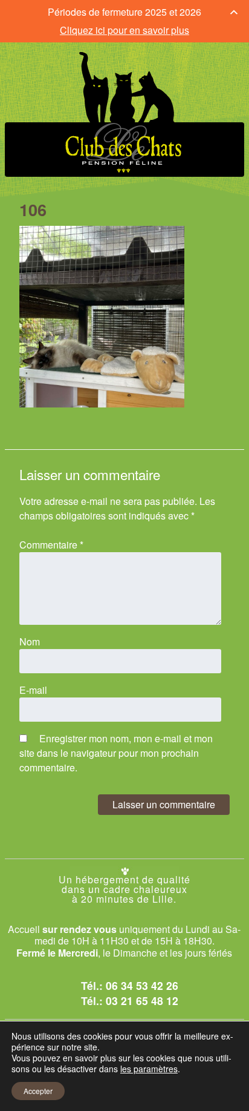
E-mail (33, 690)
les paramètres (149, 1068)
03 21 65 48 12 (142, 1000)
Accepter (38, 1091)
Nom (29, 641)
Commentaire (51, 545)
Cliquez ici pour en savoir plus (124, 30)
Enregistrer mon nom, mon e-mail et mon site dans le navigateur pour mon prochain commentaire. (116, 752)
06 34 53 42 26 (142, 985)
